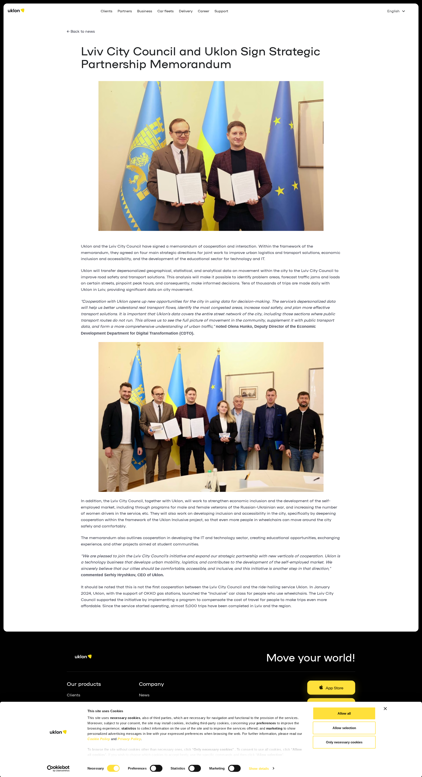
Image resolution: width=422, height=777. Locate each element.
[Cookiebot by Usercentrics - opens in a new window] (58, 768)
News (144, 694)
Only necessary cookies (344, 742)
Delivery (186, 11)
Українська (397, 18)
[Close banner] (385, 708)
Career (203, 11)
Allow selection (344, 728)
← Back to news (81, 31)
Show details (259, 768)
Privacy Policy (129, 739)
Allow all (344, 713)
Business (144, 11)
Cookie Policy (98, 739)
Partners (125, 11)
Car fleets (165, 11)
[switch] (156, 768)
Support (221, 11)
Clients (106, 11)
